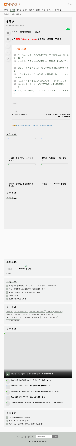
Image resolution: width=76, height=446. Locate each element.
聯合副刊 (18, 14)
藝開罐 (25, 10)
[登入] (69, 4)
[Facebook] (8, 32)
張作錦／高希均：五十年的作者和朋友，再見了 (25, 292)
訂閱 (55, 437)
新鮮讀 (6, 10)
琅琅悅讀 (6, 14)
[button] (8, 46)
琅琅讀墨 (58, 10)
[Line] (8, 39)
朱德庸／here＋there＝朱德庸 (54, 183)
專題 (43, 10)
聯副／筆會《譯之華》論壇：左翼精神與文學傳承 (26, 424)
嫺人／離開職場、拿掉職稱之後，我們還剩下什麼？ (27, 289)
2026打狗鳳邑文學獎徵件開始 (19, 417)
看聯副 (12, 10)
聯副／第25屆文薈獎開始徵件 (19, 421)
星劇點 (38, 10)
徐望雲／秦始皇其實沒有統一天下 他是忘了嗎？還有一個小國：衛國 (33, 286)
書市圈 (18, 10)
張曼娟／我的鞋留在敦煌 (17, 299)
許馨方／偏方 (13, 295)
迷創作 (31, 10)
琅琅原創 (50, 10)
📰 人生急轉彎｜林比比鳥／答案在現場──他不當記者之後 (39, 80)
